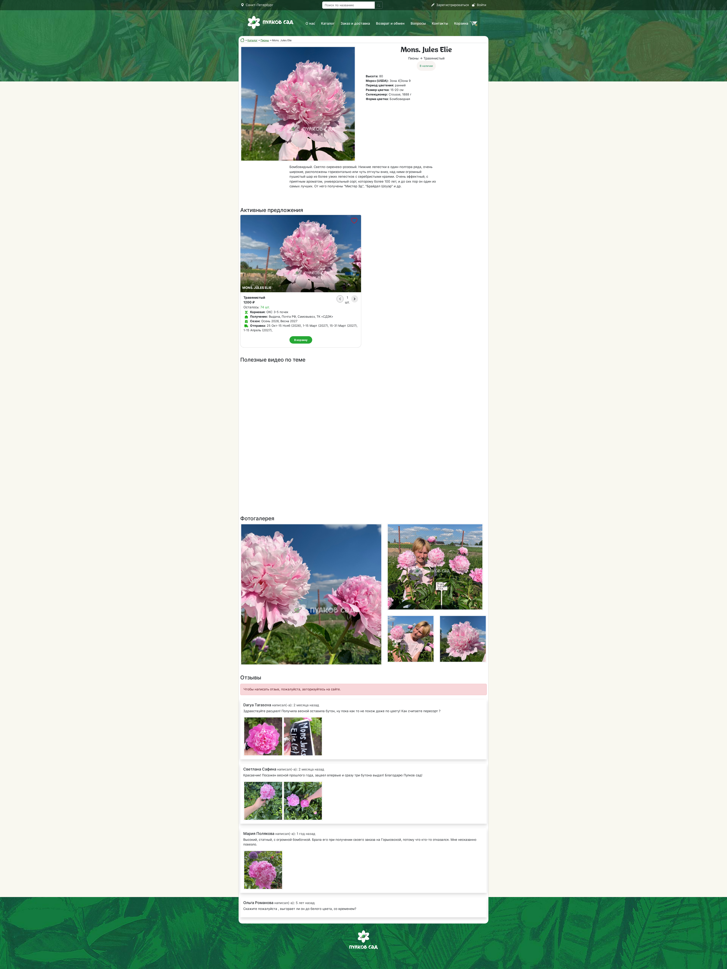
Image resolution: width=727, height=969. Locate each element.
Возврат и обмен (390, 23)
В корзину (300, 339)
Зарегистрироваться (452, 5)
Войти (481, 5)
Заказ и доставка (355, 23)
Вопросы (418, 23)
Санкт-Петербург (259, 5)
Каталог (328, 23)
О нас (310, 23)
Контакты (440, 23)
